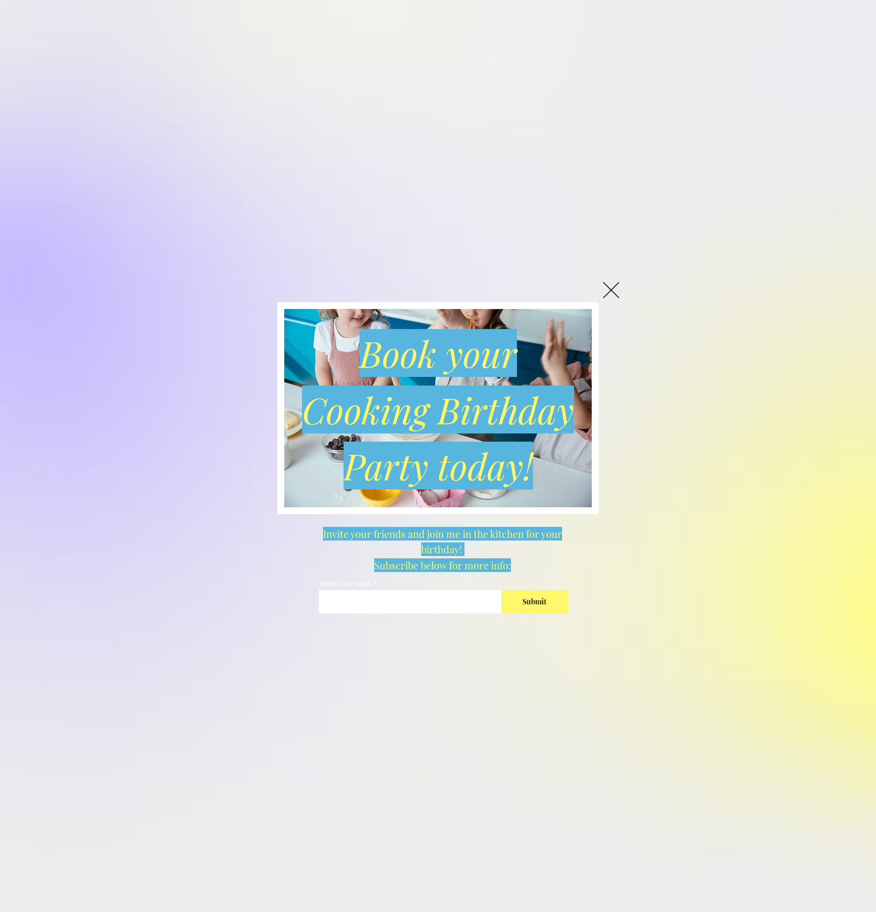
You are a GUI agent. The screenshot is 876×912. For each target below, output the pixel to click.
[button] (611, 290)
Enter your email (345, 583)
